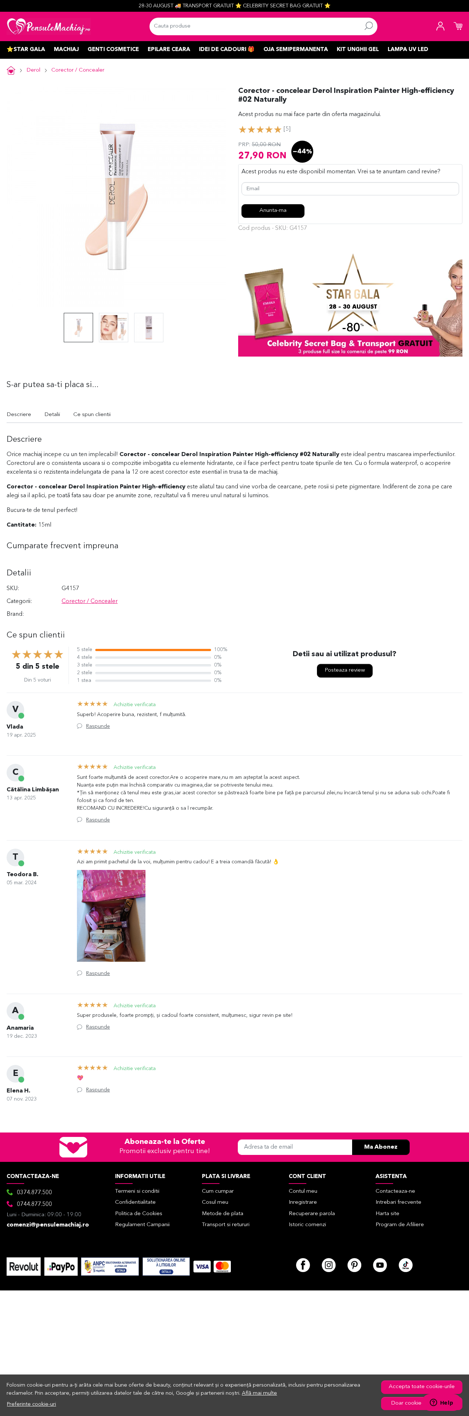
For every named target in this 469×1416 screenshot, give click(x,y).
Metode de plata (222, 1214)
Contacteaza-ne (395, 1191)
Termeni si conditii (137, 1191)
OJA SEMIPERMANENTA (295, 50)
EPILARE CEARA (169, 50)
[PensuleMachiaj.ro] (49, 26)
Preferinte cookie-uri (31, 1404)
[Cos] (458, 26)
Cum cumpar (218, 1191)
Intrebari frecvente (398, 1202)
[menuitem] (78, 327)
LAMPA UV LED (408, 50)
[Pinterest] (354, 1265)
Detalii (52, 415)
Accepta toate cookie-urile (422, 1387)
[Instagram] (328, 1265)
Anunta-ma (273, 210)
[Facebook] (303, 1265)
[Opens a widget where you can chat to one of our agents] (441, 1403)
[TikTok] (405, 1265)
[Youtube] (380, 1265)
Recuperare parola (312, 1214)
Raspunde (98, 726)
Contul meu (303, 1191)
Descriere (19, 415)
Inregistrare (303, 1202)
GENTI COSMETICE (113, 50)
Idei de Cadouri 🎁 (227, 50)
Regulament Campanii (142, 1225)
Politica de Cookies (138, 1214)
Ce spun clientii (92, 415)
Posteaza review (345, 670)
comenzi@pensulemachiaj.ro (48, 1225)
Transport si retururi (226, 1225)
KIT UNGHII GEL (358, 50)
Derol (33, 70)
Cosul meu (215, 1202)
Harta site (387, 1214)
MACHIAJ (66, 50)
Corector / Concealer (77, 70)
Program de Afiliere (400, 1225)
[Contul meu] (440, 26)
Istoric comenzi (307, 1225)
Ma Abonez (381, 1147)
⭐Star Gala (26, 50)
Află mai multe (259, 1393)
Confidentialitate (135, 1202)
